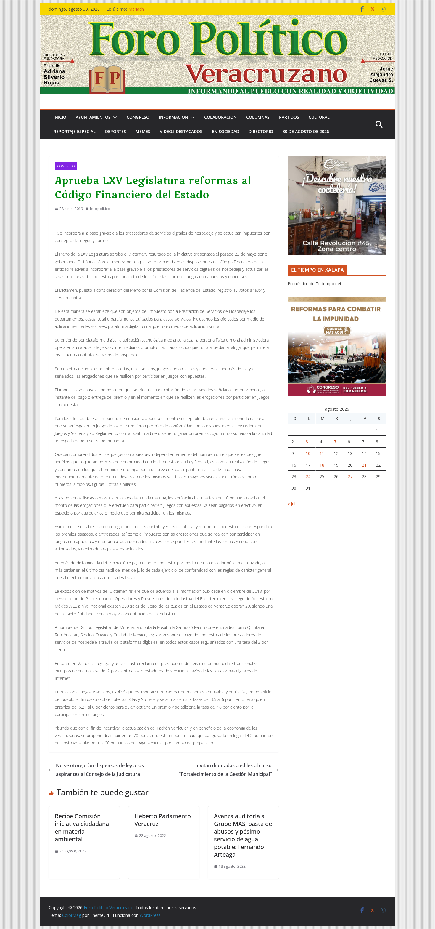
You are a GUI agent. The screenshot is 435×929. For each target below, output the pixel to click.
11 (322, 453)
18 (322, 465)
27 (350, 476)
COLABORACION (220, 117)
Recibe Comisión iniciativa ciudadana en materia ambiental (82, 827)
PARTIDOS (289, 117)
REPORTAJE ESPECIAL (75, 131)
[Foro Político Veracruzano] (217, 19)
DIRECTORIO (261, 131)
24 (308, 476)
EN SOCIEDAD (225, 131)
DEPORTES (115, 131)
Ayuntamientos (93, 117)
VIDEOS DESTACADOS (181, 131)
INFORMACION (173, 117)
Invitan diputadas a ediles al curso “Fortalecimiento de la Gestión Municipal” (225, 769)
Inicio (60, 117)
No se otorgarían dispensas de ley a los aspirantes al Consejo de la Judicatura (100, 769)
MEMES (143, 131)
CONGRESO (138, 117)
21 (364, 465)
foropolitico (100, 208)
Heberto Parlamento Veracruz (162, 820)
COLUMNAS (258, 117)
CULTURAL (319, 117)
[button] (114, 117)
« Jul (291, 504)
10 (308, 453)
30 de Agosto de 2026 (306, 131)
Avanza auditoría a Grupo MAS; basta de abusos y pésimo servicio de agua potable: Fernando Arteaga (243, 835)
